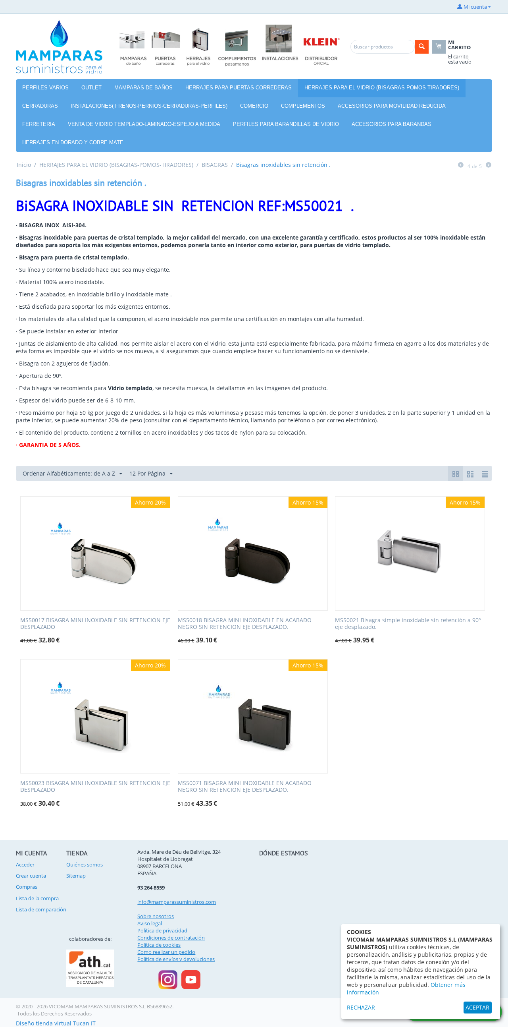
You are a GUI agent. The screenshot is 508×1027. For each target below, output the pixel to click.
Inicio (24, 164)
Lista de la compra (37, 898)
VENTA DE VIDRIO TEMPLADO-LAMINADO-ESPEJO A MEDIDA (144, 124)
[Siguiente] (488, 165)
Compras (26, 886)
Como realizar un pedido (166, 951)
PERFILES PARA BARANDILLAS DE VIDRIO (286, 124)
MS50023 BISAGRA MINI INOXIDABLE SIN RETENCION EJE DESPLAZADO (95, 786)
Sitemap (76, 875)
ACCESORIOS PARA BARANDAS (391, 124)
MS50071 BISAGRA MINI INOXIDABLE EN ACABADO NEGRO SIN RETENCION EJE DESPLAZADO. (245, 786)
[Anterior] (460, 165)
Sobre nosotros (155, 916)
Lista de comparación (41, 909)
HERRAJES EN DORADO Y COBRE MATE (72, 142)
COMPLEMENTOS (303, 106)
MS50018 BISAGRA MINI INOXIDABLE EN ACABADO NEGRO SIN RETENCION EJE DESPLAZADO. (245, 624)
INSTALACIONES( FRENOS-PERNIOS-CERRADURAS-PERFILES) (149, 106)
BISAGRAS (215, 164)
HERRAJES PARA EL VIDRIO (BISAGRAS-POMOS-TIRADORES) (381, 88)
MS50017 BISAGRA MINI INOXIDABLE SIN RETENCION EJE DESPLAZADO (95, 624)
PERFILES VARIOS (45, 88)
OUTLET (91, 88)
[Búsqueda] (422, 47)
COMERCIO (254, 106)
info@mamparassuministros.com (176, 901)
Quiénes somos (84, 864)
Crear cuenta (31, 875)
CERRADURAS (40, 106)
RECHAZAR (361, 1007)
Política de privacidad (162, 930)
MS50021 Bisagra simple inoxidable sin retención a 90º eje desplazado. (408, 624)
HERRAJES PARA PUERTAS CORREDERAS (238, 88)
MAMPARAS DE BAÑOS (143, 88)
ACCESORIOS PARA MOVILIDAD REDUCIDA (392, 106)
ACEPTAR (477, 1007)
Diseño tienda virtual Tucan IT (56, 1023)
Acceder (25, 864)
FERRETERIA (38, 124)
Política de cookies (159, 944)
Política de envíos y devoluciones (176, 959)
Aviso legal (149, 923)
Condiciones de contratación (171, 937)
